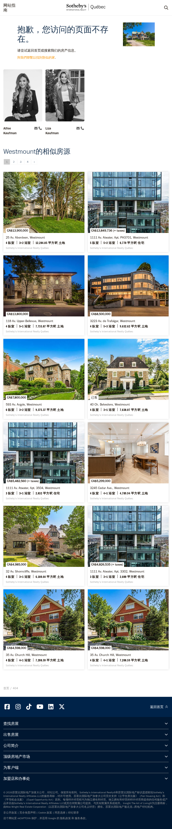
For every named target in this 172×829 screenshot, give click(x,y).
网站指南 (9, 8)
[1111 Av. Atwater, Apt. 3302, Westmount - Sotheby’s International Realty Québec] (128, 546)
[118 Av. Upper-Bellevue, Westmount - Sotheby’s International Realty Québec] (43, 295)
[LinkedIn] (51, 707)
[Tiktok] (29, 707)
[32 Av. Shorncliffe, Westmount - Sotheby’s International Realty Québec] (43, 546)
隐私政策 (65, 818)
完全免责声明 (27, 812)
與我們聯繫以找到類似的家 (36, 57)
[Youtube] (40, 707)
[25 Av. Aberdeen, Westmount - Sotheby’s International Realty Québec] (43, 212)
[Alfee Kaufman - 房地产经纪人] (22, 96)
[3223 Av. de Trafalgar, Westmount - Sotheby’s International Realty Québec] (128, 295)
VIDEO (162, 343)
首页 (6, 688)
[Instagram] (18, 707)
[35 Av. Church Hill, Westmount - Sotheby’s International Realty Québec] (43, 629)
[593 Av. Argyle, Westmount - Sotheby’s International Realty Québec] (43, 379)
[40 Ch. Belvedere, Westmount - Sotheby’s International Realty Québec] (128, 379)
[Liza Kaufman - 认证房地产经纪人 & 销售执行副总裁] (64, 96)
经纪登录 (73, 812)
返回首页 (157, 707)
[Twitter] (62, 707)
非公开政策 (10, 812)
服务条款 (80, 818)
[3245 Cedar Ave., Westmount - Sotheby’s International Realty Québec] (128, 462)
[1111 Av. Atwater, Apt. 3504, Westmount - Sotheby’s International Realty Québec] (43, 462)
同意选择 (60, 812)
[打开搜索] (162, 8)
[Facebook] (7, 707)
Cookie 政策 (45, 812)
